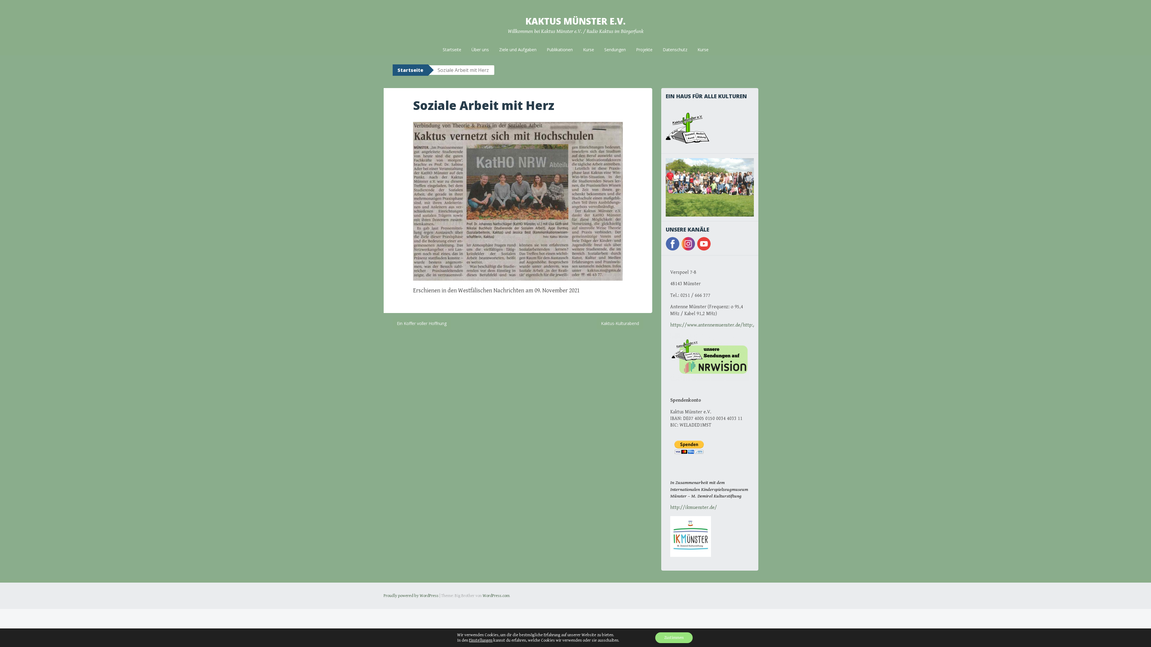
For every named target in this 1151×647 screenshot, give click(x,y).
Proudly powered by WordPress (411, 595)
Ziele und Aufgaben (518, 49)
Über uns (480, 49)
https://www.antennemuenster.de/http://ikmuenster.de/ (730, 325)
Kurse (588, 49)
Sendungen (615, 49)
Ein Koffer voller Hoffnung (422, 323)
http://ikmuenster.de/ (693, 507)
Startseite (452, 49)
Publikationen (560, 49)
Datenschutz (675, 49)
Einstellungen (480, 640)
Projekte (644, 49)
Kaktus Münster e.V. (575, 21)
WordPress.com (496, 595)
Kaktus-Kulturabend (620, 323)
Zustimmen (674, 637)
